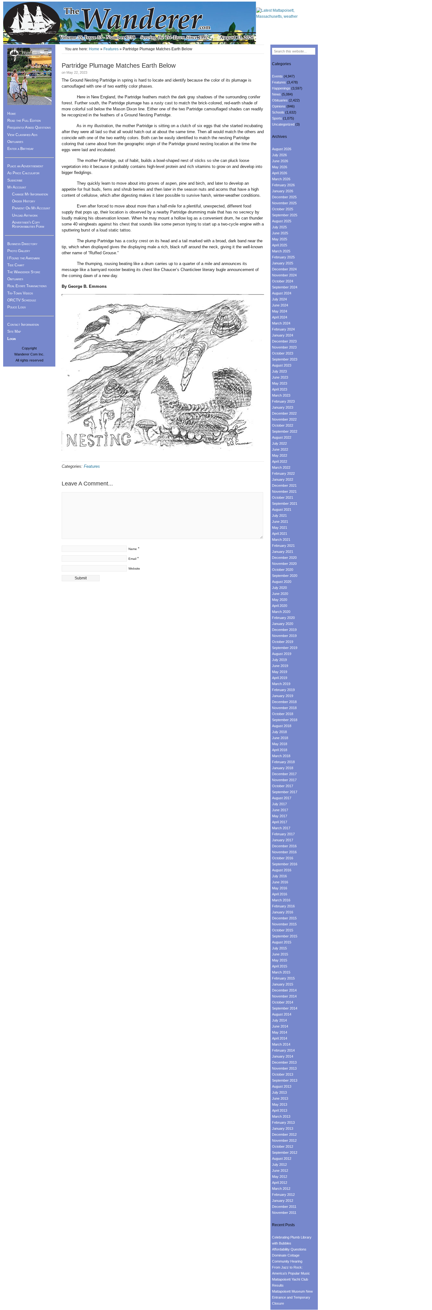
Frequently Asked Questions (29, 127)
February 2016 (283, 906)
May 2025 (279, 239)
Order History (23, 201)
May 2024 (279, 311)
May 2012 (279, 1176)
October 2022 (282, 425)
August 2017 (281, 798)
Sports (277, 118)
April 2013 (279, 1110)
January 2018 (282, 768)
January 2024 (282, 335)
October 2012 (282, 1146)
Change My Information (30, 194)
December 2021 (284, 485)
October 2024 (282, 281)
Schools (278, 112)
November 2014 (284, 996)
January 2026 (282, 191)
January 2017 (282, 840)
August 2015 (281, 942)
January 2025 (282, 263)
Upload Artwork (25, 215)
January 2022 (282, 479)
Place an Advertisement (25, 166)
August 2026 (281, 149)
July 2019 (279, 660)
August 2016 (281, 870)
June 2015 (280, 954)
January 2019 (282, 696)
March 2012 (281, 1188)
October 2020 (282, 570)
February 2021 (283, 545)
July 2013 (279, 1092)
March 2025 (281, 251)
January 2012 (282, 1200)
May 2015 (279, 960)
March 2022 (281, 467)
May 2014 (279, 1032)
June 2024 (280, 305)
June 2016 (280, 882)
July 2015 (279, 948)
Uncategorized (283, 124)
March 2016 (281, 900)
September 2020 (284, 576)
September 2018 (284, 720)
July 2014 (279, 1020)
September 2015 (284, 936)
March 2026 (281, 179)
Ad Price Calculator (23, 173)
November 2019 (284, 636)
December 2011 (284, 1206)
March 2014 (281, 1044)
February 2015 (283, 978)
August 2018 (281, 726)
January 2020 (282, 624)
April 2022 (279, 461)
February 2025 (283, 257)
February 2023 (283, 401)
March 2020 (281, 612)
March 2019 (281, 684)
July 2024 (279, 299)
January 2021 (282, 551)
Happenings (281, 88)
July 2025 (279, 227)
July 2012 (279, 1164)
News (276, 94)
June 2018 (280, 738)
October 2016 (282, 858)
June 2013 (280, 1098)
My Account (16, 187)
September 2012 (284, 1152)
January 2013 (282, 1128)
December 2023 (284, 341)
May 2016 (279, 888)
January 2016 (282, 912)
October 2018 (282, 714)
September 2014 (284, 1008)
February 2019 (283, 690)
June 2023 (280, 377)
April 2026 (279, 173)
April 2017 (279, 822)
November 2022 (284, 419)
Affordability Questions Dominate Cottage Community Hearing (289, 1255)
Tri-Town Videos (20, 293)
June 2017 (280, 810)
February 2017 (283, 834)
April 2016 (279, 894)
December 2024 (284, 269)
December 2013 (284, 1062)
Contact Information (23, 324)
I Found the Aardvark (23, 258)
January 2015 (282, 984)
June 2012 (280, 1170)
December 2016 (284, 846)
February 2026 (283, 185)
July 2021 (279, 515)
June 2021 (280, 521)
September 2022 (284, 431)
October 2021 (282, 497)
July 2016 (279, 876)
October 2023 (282, 353)
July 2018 (279, 732)
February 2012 (283, 1194)
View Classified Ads (22, 135)
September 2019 (284, 648)
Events (277, 76)
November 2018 (284, 708)
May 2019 (279, 672)
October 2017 (282, 786)
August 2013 (281, 1086)
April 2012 (279, 1182)
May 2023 (279, 383)
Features (111, 49)
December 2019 (284, 630)
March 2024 (281, 323)
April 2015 (279, 966)
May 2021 (279, 527)
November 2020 (284, 563)
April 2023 (279, 389)
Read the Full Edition (24, 120)
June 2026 (280, 161)
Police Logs (16, 307)
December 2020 (284, 557)
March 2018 (281, 756)
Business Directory (22, 244)
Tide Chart (15, 265)
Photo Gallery (18, 251)
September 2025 (284, 215)
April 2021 (279, 533)
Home (94, 49)
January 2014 (282, 1056)
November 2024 (284, 275)
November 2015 (284, 924)
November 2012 (284, 1140)
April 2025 (279, 245)
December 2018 (284, 702)
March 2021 (281, 539)
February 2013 (283, 1122)
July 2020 (279, 588)
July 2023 (279, 371)
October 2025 (282, 209)
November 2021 (284, 491)
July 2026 (279, 155)
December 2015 (284, 918)
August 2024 (281, 293)
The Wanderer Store (23, 272)
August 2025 (281, 221)
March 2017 (281, 828)
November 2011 (284, 1212)
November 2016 (284, 852)
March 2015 (281, 972)
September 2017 (284, 792)
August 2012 (281, 1158)
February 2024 (283, 329)
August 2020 (281, 582)
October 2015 (282, 930)
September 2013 (284, 1080)
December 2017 (284, 774)
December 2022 (284, 413)
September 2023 (284, 359)
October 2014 (282, 1002)
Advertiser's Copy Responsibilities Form (28, 224)
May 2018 (279, 744)
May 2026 (279, 167)
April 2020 (279, 606)
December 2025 (284, 197)
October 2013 (282, 1074)
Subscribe (14, 180)
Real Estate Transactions (26, 286)
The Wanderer (129, 23)
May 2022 (279, 455)
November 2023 (284, 347)
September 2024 (284, 287)
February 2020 (283, 618)
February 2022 (283, 473)
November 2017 (284, 780)
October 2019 (282, 642)
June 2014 (280, 1026)
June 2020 (280, 594)
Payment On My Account (31, 208)
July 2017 (279, 804)
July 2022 (279, 443)
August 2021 (281, 509)
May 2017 (279, 816)
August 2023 (281, 365)
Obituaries (15, 141)
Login (11, 339)
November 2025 (284, 203)
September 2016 (284, 864)
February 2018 (283, 762)
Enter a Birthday (20, 148)
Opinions (279, 106)
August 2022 (281, 437)
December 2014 (284, 990)
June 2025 (280, 233)
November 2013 (284, 1068)
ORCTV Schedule (21, 300)
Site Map (14, 331)
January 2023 (282, 407)
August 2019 (281, 654)
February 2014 (283, 1050)
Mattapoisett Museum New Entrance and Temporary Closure (292, 1297)
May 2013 (279, 1104)
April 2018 (279, 750)
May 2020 (279, 600)
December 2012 (284, 1134)
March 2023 (281, 395)
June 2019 (280, 666)
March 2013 (281, 1116)
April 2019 (279, 678)
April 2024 (279, 317)
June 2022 (280, 449)
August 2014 (281, 1014)
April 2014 (279, 1038)
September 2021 (284, 503)
